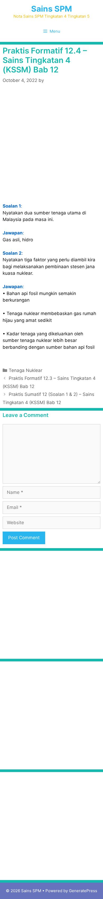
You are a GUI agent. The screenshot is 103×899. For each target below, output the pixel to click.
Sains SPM (51, 8)
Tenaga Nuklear (25, 370)
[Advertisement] (51, 145)
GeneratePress (83, 890)
